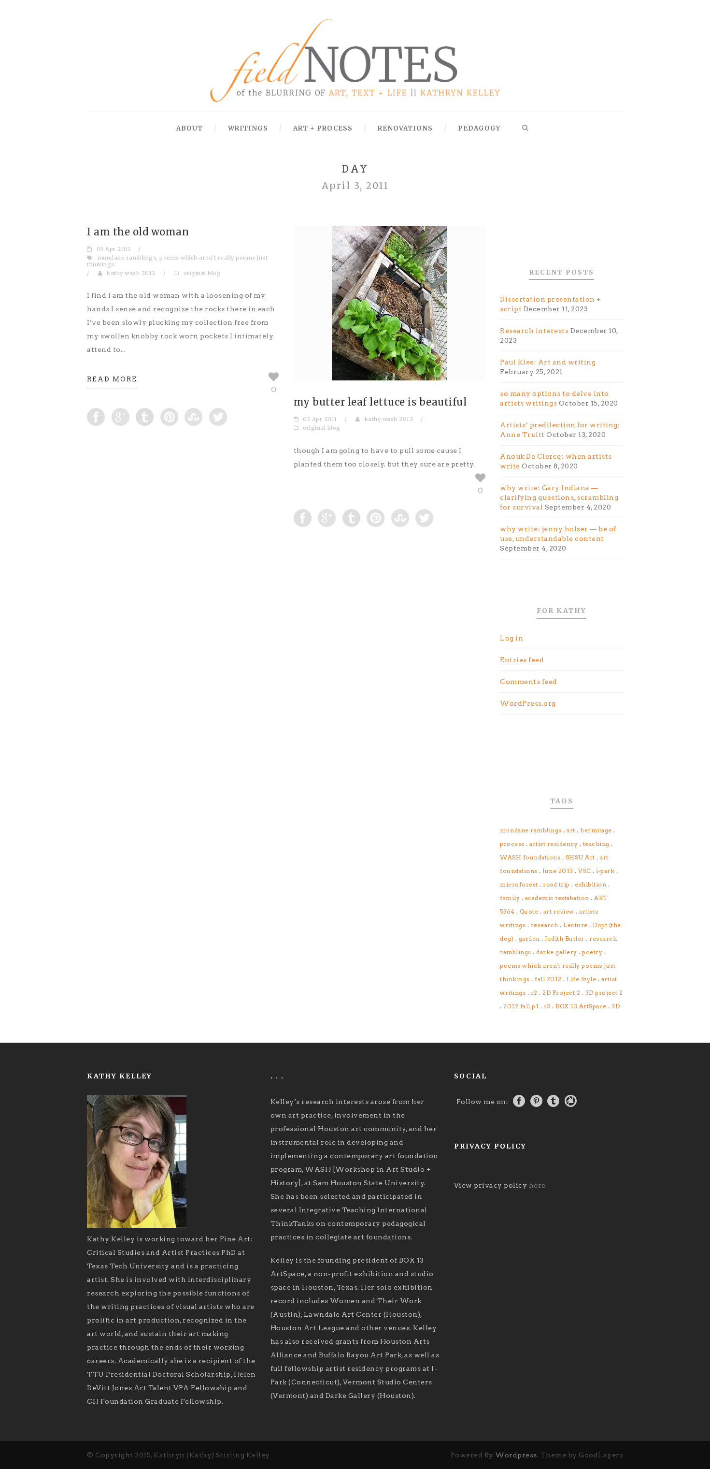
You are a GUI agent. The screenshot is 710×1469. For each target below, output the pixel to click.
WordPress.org (528, 703)
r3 (547, 1006)
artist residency (553, 843)
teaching (596, 843)
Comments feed (528, 681)
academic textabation (557, 898)
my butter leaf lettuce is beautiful (380, 402)
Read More (112, 379)
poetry (592, 952)
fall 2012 (548, 979)
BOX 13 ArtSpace (581, 1006)
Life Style (581, 979)
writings (248, 128)
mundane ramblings (127, 257)
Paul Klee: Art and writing (548, 362)
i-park (605, 870)
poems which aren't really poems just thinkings (177, 260)
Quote (529, 911)
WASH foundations (530, 857)
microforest (519, 884)
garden (529, 938)
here (537, 1185)
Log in (511, 638)
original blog (202, 273)
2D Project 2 (561, 992)
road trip (556, 884)
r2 (534, 992)
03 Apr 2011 (114, 249)
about (189, 128)
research (544, 925)
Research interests (534, 331)
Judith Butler (564, 938)
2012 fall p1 (521, 1006)
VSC (584, 870)
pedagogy (479, 128)
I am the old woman (138, 232)
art (571, 830)
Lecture (575, 925)
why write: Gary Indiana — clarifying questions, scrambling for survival (559, 497)
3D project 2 (604, 992)
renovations (405, 128)
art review (558, 911)
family (510, 898)
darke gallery (556, 952)
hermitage (596, 830)
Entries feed (522, 660)
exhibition (590, 884)
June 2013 (557, 870)
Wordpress (516, 1455)
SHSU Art (580, 857)
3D (615, 1006)
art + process (323, 128)
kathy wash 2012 (131, 273)
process (512, 843)
